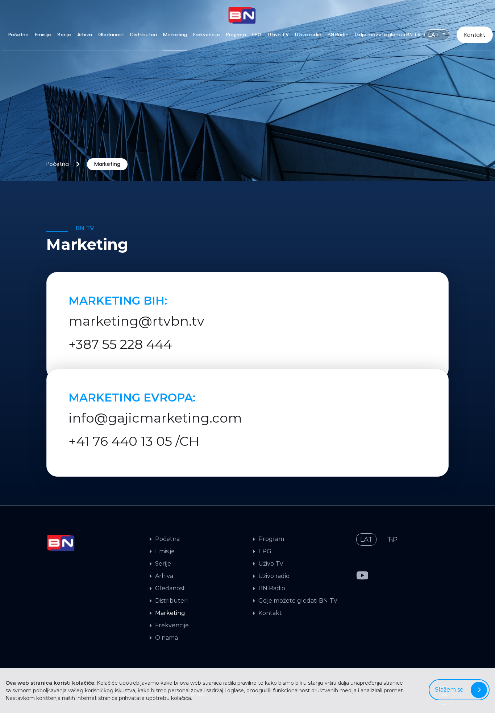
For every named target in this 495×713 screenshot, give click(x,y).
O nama (166, 637)
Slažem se (449, 689)
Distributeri (143, 34)
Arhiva (84, 34)
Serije (64, 34)
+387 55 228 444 (120, 344)
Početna (18, 34)
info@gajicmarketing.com (155, 418)
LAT (434, 35)
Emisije (43, 34)
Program (236, 34)
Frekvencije (206, 34)
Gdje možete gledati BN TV (388, 34)
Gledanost (111, 34)
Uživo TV (278, 34)
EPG (257, 34)
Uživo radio (308, 34)
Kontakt (474, 35)
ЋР (392, 539)
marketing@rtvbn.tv (136, 321)
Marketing (175, 34)
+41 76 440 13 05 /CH (133, 441)
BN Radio (338, 34)
